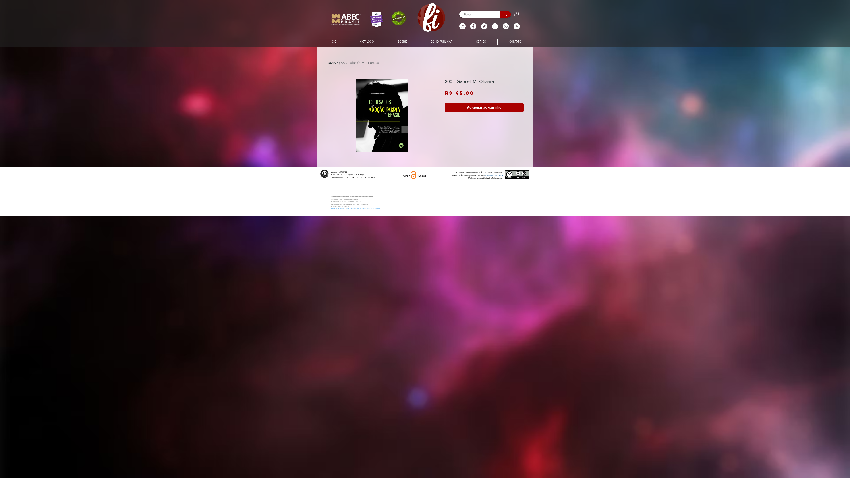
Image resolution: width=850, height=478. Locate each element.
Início (331, 62)
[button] (517, 26)
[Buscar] (505, 14)
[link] (516, 14)
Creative (489, 175)
